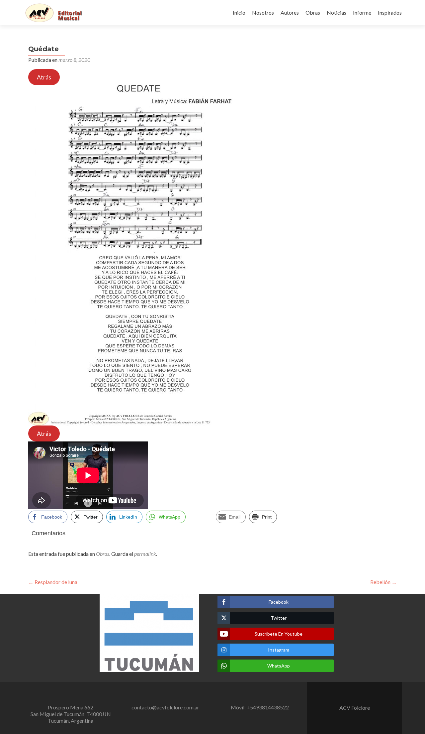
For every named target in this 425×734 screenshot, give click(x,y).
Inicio (239, 12)
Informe (362, 12)
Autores (290, 12)
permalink (145, 553)
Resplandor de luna (52, 582)
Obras (312, 12)
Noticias (336, 12)
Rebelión (383, 582)
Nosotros (263, 12)
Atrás (44, 77)
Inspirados (390, 12)
